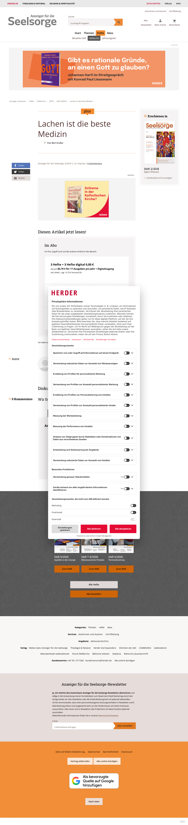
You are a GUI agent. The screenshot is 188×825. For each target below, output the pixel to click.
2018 (51, 101)
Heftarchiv (94, 38)
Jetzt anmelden (125, 725)
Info (178, 3)
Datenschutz (94, 751)
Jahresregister (109, 38)
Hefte (100, 33)
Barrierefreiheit (110, 751)
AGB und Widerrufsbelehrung (70, 751)
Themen (89, 33)
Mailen (21, 178)
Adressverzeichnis (100, 641)
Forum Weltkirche (80, 653)
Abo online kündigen (125, 660)
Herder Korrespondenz (105, 647)
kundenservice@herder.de (98, 660)
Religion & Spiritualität (62, 3)
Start (78, 33)
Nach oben (94, 801)
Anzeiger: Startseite (18, 101)
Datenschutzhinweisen (108, 715)
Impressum (126, 751)
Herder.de (12, 3)
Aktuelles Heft (79, 38)
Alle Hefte (94, 584)
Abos (110, 33)
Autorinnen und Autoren (155, 11)
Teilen (21, 165)
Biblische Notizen (101, 653)
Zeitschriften (153, 3)
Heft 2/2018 (61, 101)
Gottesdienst (160, 647)
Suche (71, 16)
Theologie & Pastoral (33, 3)
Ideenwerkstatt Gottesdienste (54, 653)
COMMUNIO (145, 647)
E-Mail (55, 721)
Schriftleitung (175, 11)
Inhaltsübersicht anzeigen (159, 177)
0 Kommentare (94, 163)
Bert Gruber (57, 142)
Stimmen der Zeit (127, 647)
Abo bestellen (94, 594)
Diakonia (117, 653)
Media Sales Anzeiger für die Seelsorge (48, 647)
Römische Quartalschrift (136, 653)
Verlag (168, 3)
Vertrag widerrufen (80, 761)
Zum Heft (67, 568)
